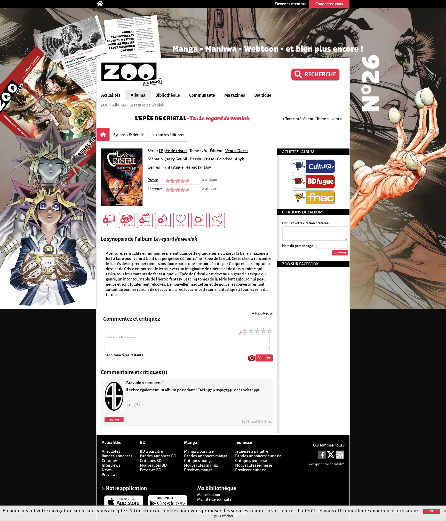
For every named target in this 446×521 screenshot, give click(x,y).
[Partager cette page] (217, 220)
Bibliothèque (167, 95)
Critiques (109, 460)
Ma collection (208, 494)
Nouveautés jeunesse (253, 465)
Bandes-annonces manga (205, 456)
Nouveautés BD (153, 465)
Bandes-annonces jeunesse (258, 456)
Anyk (239, 159)
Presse (153, 180)
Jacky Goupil (176, 159)
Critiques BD (151, 460)
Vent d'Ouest (236, 150)
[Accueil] (102, 4)
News (107, 470)
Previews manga (198, 470)
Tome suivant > (329, 119)
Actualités (110, 95)
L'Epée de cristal (160, 118)
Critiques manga (198, 460)
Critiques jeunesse (251, 460)
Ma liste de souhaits (214, 499)
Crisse (209, 159)
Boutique (262, 95)
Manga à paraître (199, 451)
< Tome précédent (298, 119)
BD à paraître (151, 451)
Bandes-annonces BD (158, 456)
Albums (138, 95)
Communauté (202, 95)
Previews (109, 474)
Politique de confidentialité (326, 464)
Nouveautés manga (201, 465)
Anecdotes (111, 451)
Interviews (111, 465)
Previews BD (150, 470)
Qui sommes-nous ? (328, 445)
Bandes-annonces (117, 456)
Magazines (234, 95)
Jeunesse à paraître (251, 451)
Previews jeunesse (251, 470)
